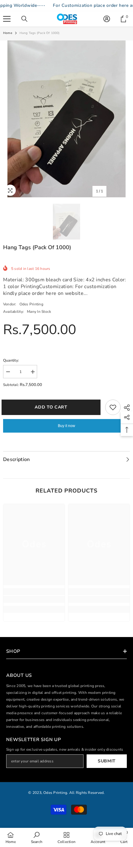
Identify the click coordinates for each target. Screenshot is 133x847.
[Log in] (107, 19)
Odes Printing (31, 304)
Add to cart (54, 407)
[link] (34, 599)
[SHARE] (125, 407)
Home (7, 33)
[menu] (7, 19)
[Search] (24, 19)
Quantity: (11, 360)
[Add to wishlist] (113, 407)
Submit (107, 761)
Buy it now (66, 426)
